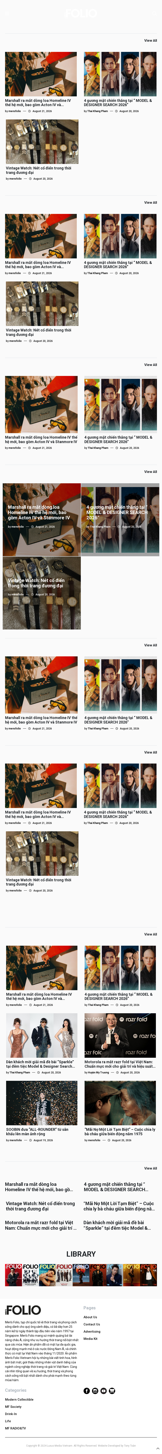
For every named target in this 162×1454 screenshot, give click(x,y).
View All (150, 40)
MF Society (13, 1407)
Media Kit (90, 1339)
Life (8, 1421)
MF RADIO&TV (15, 1428)
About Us (90, 1317)
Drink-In (11, 1414)
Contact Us (92, 1324)
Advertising (92, 1331)
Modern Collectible (19, 1399)
